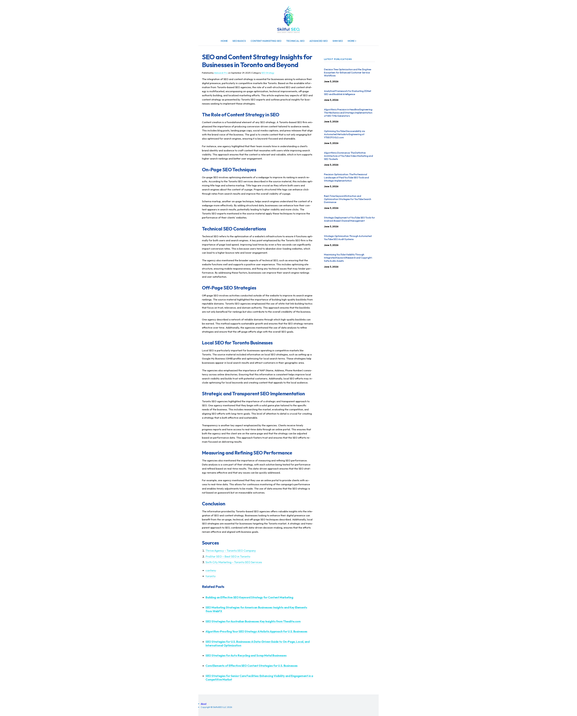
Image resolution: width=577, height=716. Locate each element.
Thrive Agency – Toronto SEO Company (231, 550)
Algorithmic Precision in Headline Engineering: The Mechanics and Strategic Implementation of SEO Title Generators (348, 112)
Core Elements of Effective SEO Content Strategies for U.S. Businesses (252, 666)
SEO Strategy (267, 72)
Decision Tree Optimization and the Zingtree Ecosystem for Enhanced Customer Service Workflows (347, 72)
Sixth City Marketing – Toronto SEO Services (234, 562)
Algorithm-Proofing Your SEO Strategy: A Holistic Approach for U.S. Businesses (256, 631)
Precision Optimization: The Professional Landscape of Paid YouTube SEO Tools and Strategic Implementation (346, 177)
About (203, 703)
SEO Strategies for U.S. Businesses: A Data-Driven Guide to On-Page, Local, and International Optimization (258, 643)
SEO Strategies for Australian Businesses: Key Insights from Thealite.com (253, 621)
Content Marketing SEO (266, 40)
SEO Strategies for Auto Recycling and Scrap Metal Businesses (246, 655)
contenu (211, 570)
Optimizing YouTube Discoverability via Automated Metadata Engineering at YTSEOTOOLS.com (344, 134)
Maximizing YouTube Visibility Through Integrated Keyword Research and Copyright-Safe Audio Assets (348, 257)
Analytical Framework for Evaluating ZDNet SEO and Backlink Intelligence (347, 92)
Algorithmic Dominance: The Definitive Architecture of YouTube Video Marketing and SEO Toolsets (348, 155)
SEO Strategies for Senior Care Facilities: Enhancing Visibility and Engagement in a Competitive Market (259, 677)
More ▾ (352, 40)
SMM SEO (338, 40)
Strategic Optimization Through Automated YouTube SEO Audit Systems (347, 238)
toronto (210, 576)
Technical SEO (295, 40)
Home (224, 40)
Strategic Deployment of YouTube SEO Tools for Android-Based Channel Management (349, 219)
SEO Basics (239, 40)
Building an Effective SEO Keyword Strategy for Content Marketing (249, 597)
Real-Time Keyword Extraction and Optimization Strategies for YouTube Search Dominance (347, 199)
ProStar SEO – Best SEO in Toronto (228, 556)
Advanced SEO (318, 40)
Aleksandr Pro (221, 72)
